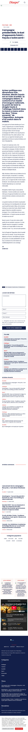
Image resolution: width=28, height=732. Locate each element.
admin (16, 42)
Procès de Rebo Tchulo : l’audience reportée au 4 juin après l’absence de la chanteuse (15, 363)
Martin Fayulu (15, 287)
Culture (6, 359)
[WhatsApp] (5, 49)
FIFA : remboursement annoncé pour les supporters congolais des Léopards (12, 421)
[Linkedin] (15, 49)
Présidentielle (22, 287)
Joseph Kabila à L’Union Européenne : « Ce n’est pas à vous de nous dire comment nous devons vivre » (21, 593)
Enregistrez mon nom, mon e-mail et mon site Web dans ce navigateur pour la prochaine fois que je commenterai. (13, 322)
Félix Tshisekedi (9, 287)
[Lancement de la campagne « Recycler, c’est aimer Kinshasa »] (14, 475)
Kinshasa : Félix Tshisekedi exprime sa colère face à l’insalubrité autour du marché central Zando (13, 415)
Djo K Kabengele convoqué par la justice (12, 426)
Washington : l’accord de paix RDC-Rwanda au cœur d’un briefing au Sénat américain (15, 346)
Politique (5, 25)
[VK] (25, 49)
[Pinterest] (12, 49)
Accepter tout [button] (19, 728)
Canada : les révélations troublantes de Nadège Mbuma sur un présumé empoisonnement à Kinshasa (15, 370)
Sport (5, 350)
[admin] (11, 42)
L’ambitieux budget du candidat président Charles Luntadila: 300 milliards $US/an (7, 591)
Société (6, 337)
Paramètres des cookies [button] (8, 728)
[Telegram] (18, 49)
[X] (2, 49)
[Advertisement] (14, 68)
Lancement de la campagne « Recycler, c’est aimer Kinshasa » (15, 339)
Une (10, 25)
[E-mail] (22, 49)
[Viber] (9, 49)
